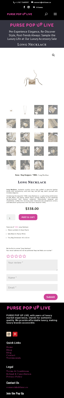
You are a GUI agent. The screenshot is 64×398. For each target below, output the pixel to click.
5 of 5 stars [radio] (24, 256)
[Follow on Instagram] (8, 334)
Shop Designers (26, 175)
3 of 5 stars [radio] (16, 256)
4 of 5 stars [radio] (20, 256)
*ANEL (35, 175)
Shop (9, 350)
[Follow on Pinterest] (15, 334)
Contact (10, 355)
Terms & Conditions (17, 371)
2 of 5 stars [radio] (12, 256)
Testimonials (13, 358)
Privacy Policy (14, 376)
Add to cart (28, 217)
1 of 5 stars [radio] (8, 256)
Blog (9, 352)
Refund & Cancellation (18, 374)
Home (17, 175)
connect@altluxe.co (17, 387)
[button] (53, 55)
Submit (50, 297)
